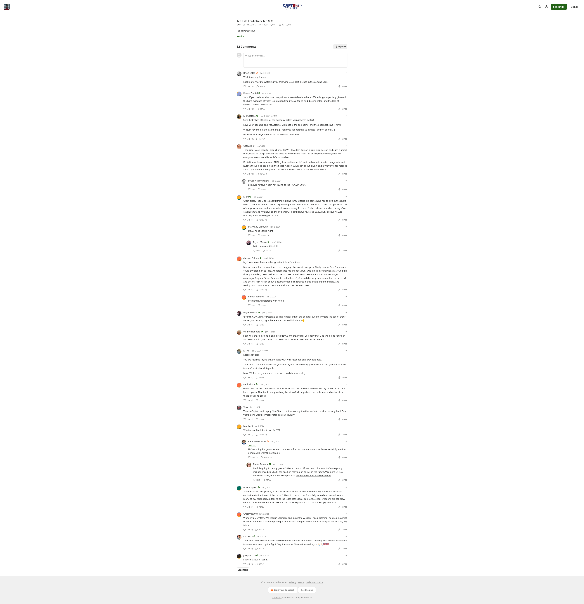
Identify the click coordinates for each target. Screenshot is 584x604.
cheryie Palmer (251, 258)
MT (245, 350)
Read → (241, 36)
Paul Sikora (249, 384)
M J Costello (249, 115)
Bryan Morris (260, 242)
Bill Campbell (250, 487)
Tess (245, 406)
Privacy (292, 582)
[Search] (540, 7)
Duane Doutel (250, 93)
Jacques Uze (249, 555)
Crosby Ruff (249, 513)
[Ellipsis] (345, 72)
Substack (277, 597)
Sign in (575, 6)
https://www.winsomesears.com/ (313, 475)
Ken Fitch (248, 536)
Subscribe (559, 6)
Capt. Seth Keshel (246, 25)
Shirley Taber (255, 296)
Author (252, 445)
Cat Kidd (247, 145)
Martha (247, 425)
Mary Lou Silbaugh (258, 226)
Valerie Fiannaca (251, 331)
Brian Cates (249, 72)
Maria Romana (260, 464)
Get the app (307, 589)
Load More (243, 570)
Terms (301, 582)
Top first (342, 46)
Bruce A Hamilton (257, 180)
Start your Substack (284, 589)
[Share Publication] (547, 7)
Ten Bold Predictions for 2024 (255, 20)
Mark (246, 196)
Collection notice (314, 582)
